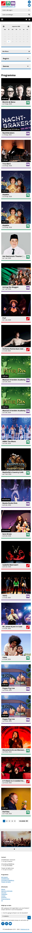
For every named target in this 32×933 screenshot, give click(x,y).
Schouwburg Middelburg (7, 880)
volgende (22, 821)
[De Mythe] (13, 3)
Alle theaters (4, 877)
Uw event (3, 892)
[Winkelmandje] (30, 19)
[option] (16, 839)
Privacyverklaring (5, 899)
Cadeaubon (4, 894)
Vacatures (3, 897)
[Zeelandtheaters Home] (8, 6)
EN (2, 900)
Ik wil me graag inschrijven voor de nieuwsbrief (15, 913)
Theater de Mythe (6, 882)
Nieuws (3, 889)
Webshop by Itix (25, 929)
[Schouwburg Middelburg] (8, 3)
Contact (3, 896)
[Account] (26, 19)
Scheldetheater (5, 879)
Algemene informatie (6, 891)
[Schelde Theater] (3, 3)
